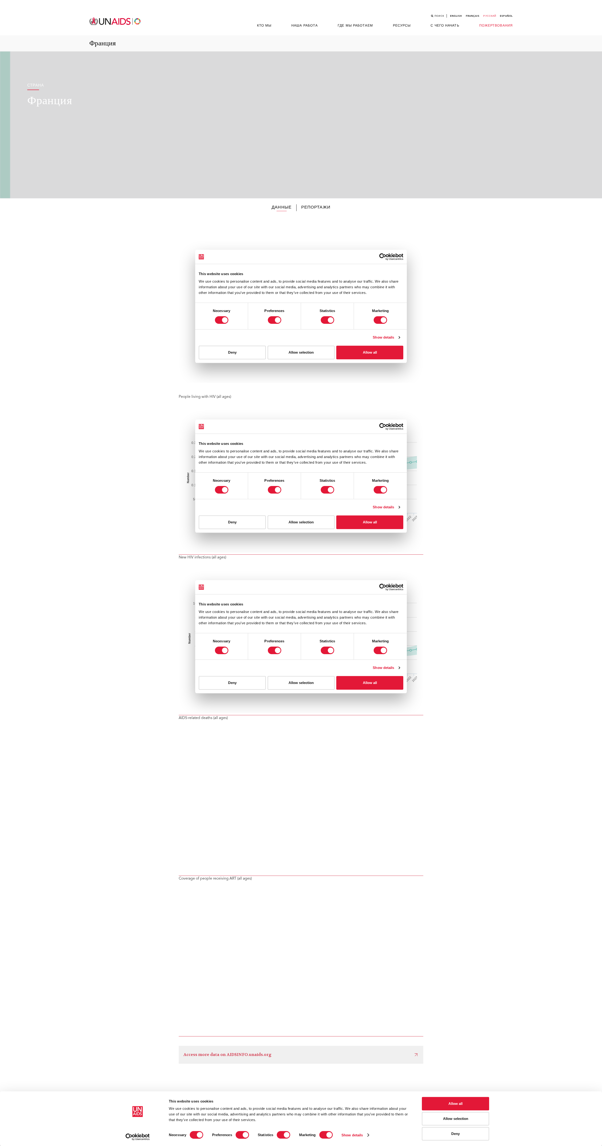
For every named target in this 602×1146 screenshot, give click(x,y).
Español (506, 16)
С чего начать (445, 25)
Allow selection (455, 1119)
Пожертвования (496, 25)
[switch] (242, 1134)
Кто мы (264, 25)
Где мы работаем (355, 25)
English (456, 16)
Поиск (439, 16)
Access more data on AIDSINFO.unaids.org (227, 1054)
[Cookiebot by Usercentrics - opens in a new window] (137, 1136)
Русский (489, 16)
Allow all (455, 1104)
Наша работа (304, 25)
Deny (455, 1134)
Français (473, 16)
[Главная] (115, 21)
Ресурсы (402, 25)
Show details (352, 1135)
